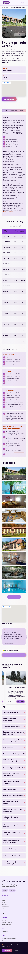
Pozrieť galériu (20, 35)
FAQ (2, 940)
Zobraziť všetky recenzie (11, 650)
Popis (6, 110)
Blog (3, 913)
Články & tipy (5, 931)
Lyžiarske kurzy (5, 906)
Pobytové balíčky (8, 211)
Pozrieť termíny (9, 99)
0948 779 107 (5, 920)
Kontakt (3, 911)
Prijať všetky (7, 950)
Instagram (12, 890)
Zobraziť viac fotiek (14, 597)
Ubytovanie (14, 110)
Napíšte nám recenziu (11, 655)
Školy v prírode (9, 7)
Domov (3, 7)
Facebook (5, 890)
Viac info (8, 946)
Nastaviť (17, 950)
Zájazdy (3, 902)
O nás (3, 909)
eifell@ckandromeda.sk (7, 922)
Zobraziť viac (9, 640)
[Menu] (25, 2)
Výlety (21, 110)
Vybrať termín (16, 701)
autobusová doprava (19, 452)
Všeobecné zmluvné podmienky (9, 938)
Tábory (3, 900)
